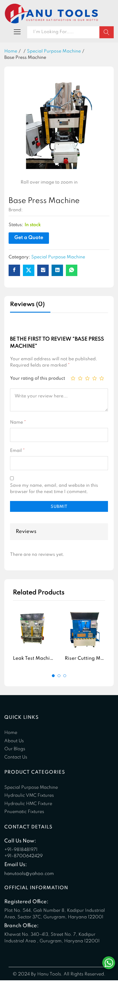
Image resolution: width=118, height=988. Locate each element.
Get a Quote (28, 237)
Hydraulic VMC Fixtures (29, 795)
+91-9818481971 (21, 850)
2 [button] (59, 675)
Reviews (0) (27, 304)
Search (106, 32)
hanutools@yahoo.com (29, 874)
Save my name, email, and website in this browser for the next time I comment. (54, 488)
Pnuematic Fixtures (24, 812)
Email (17, 450)
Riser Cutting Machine (90, 658)
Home (10, 733)
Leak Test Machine (34, 658)
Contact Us (15, 757)
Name (18, 422)
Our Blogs (14, 749)
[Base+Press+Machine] (28, 270)
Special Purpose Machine (58, 257)
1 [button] (53, 675)
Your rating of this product (37, 378)
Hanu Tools (36, 210)
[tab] (30, 307)
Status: (16, 225)
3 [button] (64, 675)
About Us (14, 741)
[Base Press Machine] (14, 270)
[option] (33, 636)
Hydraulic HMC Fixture (28, 804)
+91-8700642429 (23, 856)
